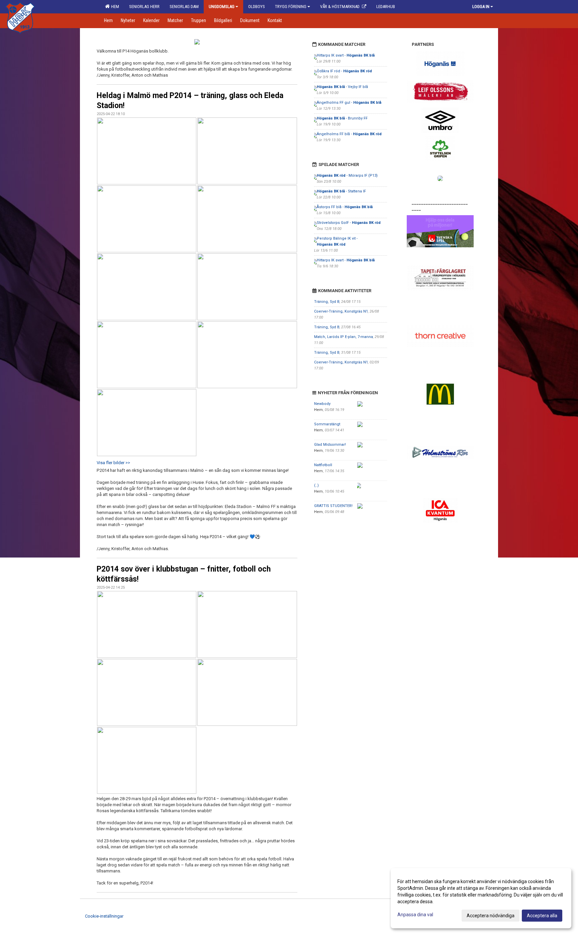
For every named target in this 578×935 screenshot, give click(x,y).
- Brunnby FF (342, 118)
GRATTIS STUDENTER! (333, 506)
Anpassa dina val (415, 914)
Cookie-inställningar (104, 916)
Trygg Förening (290, 6)
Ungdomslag (221, 6)
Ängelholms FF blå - (349, 134)
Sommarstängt (327, 424)
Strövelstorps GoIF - (349, 223)
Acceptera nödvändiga (490, 915)
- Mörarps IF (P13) (347, 175)
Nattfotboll (323, 465)
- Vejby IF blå (342, 87)
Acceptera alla (542, 915)
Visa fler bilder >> (113, 462)
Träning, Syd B (327, 302)
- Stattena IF (342, 191)
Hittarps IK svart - (346, 55)
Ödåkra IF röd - (344, 71)
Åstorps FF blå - (345, 207)
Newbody (322, 404)
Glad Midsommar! (330, 444)
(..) (316, 485)
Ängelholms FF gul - (349, 102)
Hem (114, 6)
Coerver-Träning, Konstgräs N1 (341, 311)
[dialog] (481, 898)
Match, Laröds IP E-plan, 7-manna (343, 337)
